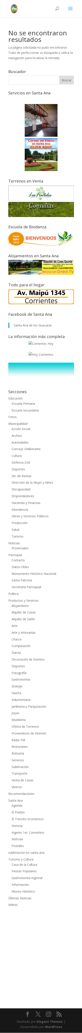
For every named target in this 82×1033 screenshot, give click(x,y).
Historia (17, 826)
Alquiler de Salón (23, 619)
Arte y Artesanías (24, 632)
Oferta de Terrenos (25, 726)
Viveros (17, 787)
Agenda (17, 805)
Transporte (19, 773)
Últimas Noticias (19, 898)
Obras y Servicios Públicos (30, 516)
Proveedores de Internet (29, 733)
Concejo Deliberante (26, 449)
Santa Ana (15, 800)
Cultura (17, 456)
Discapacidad (21, 489)
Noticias (14, 543)
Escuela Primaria (23, 403)
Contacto (18, 560)
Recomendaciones (21, 794)
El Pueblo (18, 812)
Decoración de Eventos (28, 659)
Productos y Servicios (23, 600)
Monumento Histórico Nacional (34, 574)
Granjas (17, 686)
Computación (21, 646)
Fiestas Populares (24, 871)
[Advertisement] (41, 955)
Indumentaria (21, 700)
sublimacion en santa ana (26, 852)
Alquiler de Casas (24, 612)
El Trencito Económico (28, 819)
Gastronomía (21, 679)
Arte (14, 626)
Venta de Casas (22, 780)
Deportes (18, 469)
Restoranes (20, 746)
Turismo (17, 536)
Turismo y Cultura (20, 859)
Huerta (16, 693)
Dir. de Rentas (21, 476)
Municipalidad (18, 424)
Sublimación (20, 767)
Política (13, 594)
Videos (13, 905)
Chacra (16, 639)
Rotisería (18, 753)
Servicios (18, 760)
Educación (15, 398)
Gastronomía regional (27, 878)
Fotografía (19, 673)
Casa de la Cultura (24, 864)
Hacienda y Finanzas (26, 503)
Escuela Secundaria (25, 410)
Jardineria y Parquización (29, 706)
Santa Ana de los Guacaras (33, 325)
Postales (18, 846)
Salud (15, 530)
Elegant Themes (50, 1021)
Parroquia (15, 555)
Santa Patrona (22, 580)
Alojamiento (20, 606)
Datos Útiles (20, 567)
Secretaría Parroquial (26, 587)
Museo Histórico (23, 891)
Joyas (15, 713)
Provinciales (20, 548)
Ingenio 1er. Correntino (28, 832)
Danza (16, 653)
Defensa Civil (21, 462)
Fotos (12, 417)
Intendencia (20, 509)
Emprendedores (23, 496)
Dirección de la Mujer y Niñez (32, 482)
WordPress (53, 1027)
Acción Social (21, 429)
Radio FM (18, 740)
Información (20, 885)
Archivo (17, 436)
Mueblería (19, 720)
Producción (20, 523)
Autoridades (20, 442)
